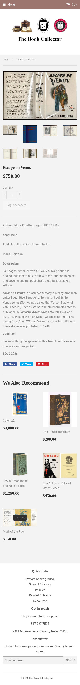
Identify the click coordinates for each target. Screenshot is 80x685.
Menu (11, 4)
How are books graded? (40, 579)
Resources (40, 601)
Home (6, 59)
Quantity (8, 187)
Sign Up (70, 660)
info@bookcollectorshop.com (40, 616)
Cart (74, 4)
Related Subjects (40, 595)
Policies (40, 590)
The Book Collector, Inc (41, 678)
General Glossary (40, 584)
